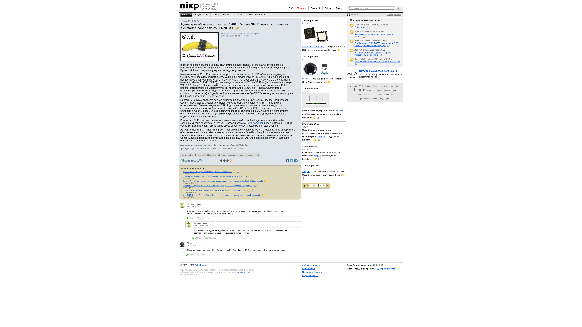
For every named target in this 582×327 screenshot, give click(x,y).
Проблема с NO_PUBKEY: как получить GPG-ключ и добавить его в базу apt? (377, 44)
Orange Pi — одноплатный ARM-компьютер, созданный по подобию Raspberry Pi (218, 186)
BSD (361, 86)
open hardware (229, 155)
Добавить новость (311, 265)
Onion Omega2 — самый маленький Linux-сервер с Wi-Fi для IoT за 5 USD (214, 190)
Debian (197, 155)
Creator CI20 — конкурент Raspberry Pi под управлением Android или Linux (215, 176)
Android (353, 86)
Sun (379, 95)
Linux (359, 89)
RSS (291, 8)
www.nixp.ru (243, 272)
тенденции (384, 99)
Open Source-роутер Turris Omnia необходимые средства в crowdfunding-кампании (322, 113)
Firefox (375, 86)
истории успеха (251, 155)
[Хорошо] (227, 160)
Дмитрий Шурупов (189, 148)
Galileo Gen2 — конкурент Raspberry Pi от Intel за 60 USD (207, 172)
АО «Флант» (201, 265)
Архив (306, 185)
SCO (373, 95)
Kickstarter (245, 36)
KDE (397, 86)
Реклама (260, 14)
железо (240, 155)
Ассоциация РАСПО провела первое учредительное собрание (373, 53)
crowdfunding (187, 155)
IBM (391, 86)
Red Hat (366, 95)
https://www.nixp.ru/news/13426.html (230, 145)
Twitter (328, 8)
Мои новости (308, 268)
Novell (387, 91)
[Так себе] (224, 160)
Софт (206, 14)
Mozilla (379, 91)
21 (369, 27)
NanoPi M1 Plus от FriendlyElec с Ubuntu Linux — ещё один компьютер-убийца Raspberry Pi (222, 195)
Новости (186, 14)
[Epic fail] (221, 160)
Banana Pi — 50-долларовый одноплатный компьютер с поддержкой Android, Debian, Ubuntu (223, 181)
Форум (197, 14)
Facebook (315, 8)
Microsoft (371, 91)
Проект (249, 14)
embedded (206, 155)
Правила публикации (312, 272)
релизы (364, 98)
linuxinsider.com (224, 148)
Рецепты (227, 14)
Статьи (215, 14)
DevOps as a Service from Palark (378, 71)
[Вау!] (231, 160)
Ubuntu (386, 95)
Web (393, 95)
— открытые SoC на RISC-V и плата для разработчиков (323, 48)
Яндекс (339, 8)
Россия (374, 98)
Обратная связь (310, 275)
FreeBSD (384, 86)
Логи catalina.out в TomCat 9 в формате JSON (377, 61)
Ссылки (238, 14)
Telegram (301, 8)
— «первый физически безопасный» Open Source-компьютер (323, 80)
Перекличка (360, 27)
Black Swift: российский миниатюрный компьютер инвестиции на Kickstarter (321, 155)
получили (258, 123)
